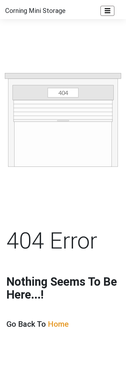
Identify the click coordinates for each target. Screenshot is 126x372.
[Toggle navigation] (107, 11)
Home (58, 324)
